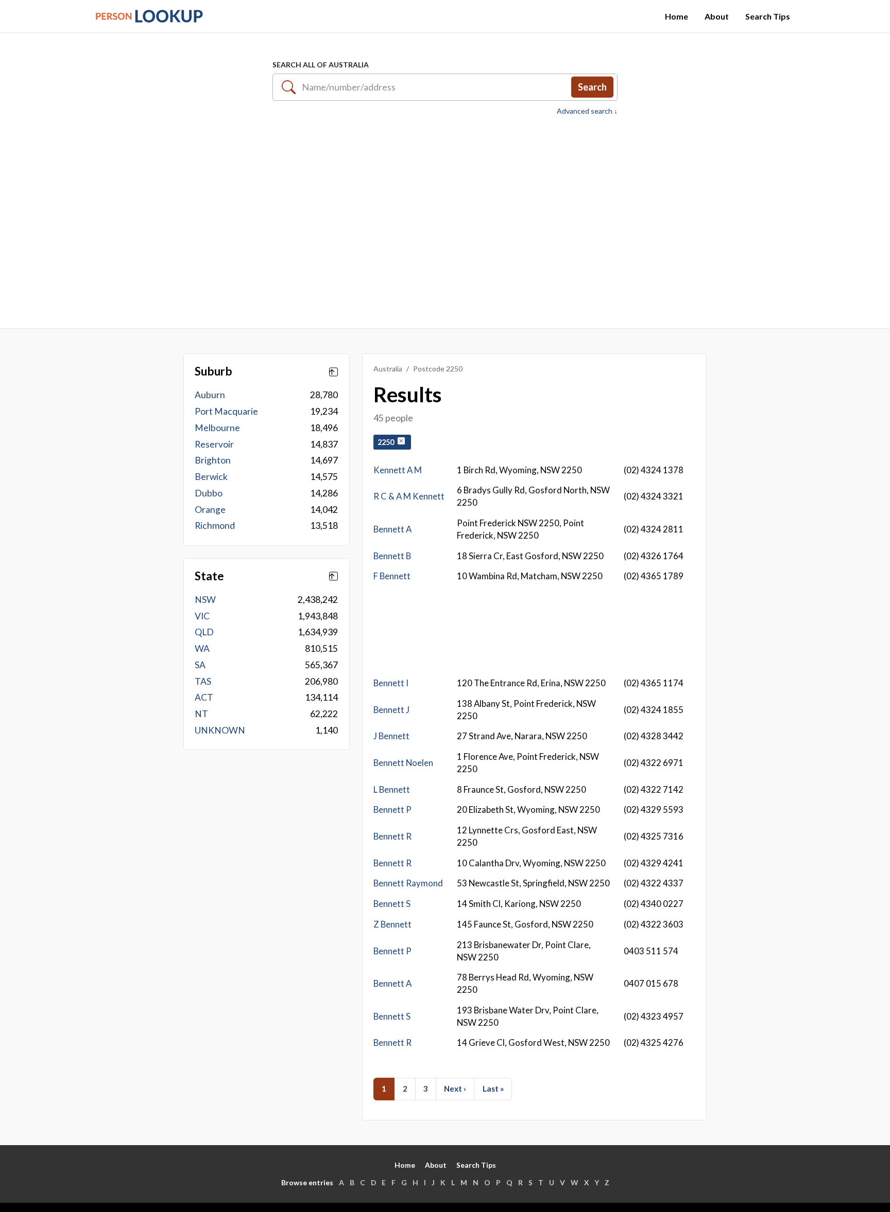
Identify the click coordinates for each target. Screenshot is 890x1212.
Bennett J (391, 709)
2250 (387, 442)
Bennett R (392, 836)
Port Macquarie (226, 411)
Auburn (210, 394)
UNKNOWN (220, 730)
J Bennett (391, 735)
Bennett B (392, 555)
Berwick (211, 476)
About (717, 16)
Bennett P (392, 809)
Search (592, 87)
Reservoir (214, 444)
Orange (210, 509)
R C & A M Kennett (408, 496)
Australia (387, 368)
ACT (204, 697)
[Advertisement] (445, 217)
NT (201, 713)
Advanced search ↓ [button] (587, 111)
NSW (205, 599)
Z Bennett (392, 924)
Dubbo (208, 493)
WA (202, 648)
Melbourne (217, 427)
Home (676, 16)
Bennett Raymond (408, 883)
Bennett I (390, 683)
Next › (455, 1088)
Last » (493, 1088)
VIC (202, 616)
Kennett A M (397, 470)
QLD (204, 632)
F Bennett (391, 576)
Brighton (213, 460)
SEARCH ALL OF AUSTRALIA (320, 64)
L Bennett (391, 789)
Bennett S (391, 903)
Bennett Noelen (403, 762)
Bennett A (392, 529)
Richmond (215, 525)
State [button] (209, 576)
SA (200, 665)
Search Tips (767, 16)
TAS (203, 681)
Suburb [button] (213, 371)
